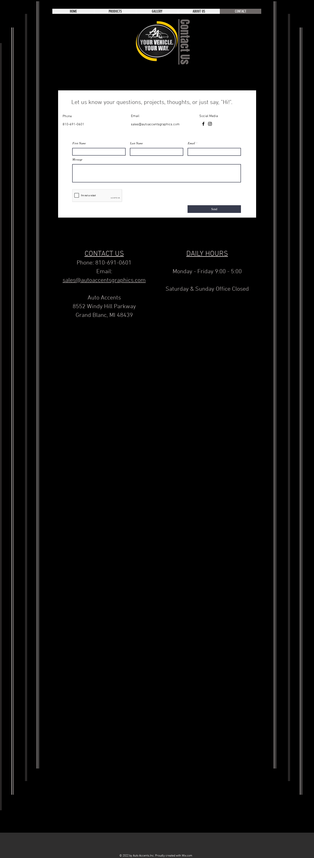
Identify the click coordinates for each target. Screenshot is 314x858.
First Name (79, 143)
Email (191, 143)
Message (77, 159)
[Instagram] (210, 123)
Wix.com (187, 856)
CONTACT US (104, 254)
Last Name (136, 143)
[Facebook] (203, 123)
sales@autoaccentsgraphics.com (155, 124)
